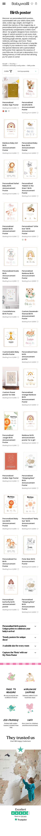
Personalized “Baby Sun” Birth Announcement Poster (30, 522)
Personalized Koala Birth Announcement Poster (11, 274)
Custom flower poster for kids (9, 393)
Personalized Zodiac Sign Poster (11, 103)
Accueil (5, 64)
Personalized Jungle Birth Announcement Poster (9, 439)
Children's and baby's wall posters (14, 65)
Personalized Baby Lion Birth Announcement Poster (10, 522)
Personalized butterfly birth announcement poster (9, 603)
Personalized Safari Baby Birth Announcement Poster (11, 187)
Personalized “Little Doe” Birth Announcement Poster (30, 230)
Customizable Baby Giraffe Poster (11, 353)
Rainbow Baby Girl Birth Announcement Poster (10, 146)
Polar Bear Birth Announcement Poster (28, 561)
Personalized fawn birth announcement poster (29, 355)
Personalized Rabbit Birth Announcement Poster (9, 230)
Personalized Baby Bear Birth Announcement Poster (29, 146)
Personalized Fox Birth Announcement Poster (10, 562)
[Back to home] (20, 4)
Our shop (13, 64)
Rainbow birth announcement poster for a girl (28, 437)
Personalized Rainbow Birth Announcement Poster (28, 274)
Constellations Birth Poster (9, 312)
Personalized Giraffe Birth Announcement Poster (28, 106)
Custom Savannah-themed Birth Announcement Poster (30, 315)
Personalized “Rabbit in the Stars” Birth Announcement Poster (28, 188)
